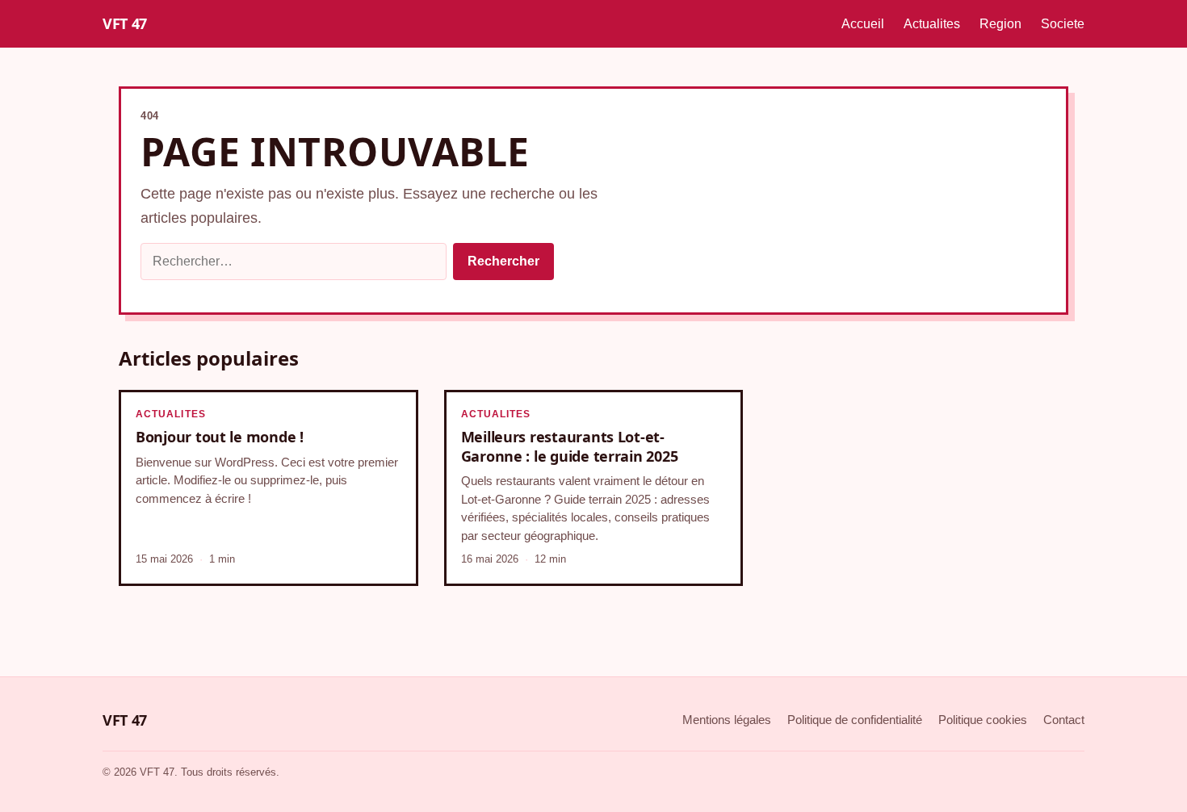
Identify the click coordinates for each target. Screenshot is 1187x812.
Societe (1062, 24)
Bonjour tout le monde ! (220, 436)
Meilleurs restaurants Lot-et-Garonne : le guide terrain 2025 (569, 446)
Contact (1063, 719)
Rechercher (503, 261)
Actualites (932, 24)
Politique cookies (982, 719)
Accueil (862, 24)
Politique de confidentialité (854, 719)
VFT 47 (125, 23)
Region (1000, 24)
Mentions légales (726, 719)
